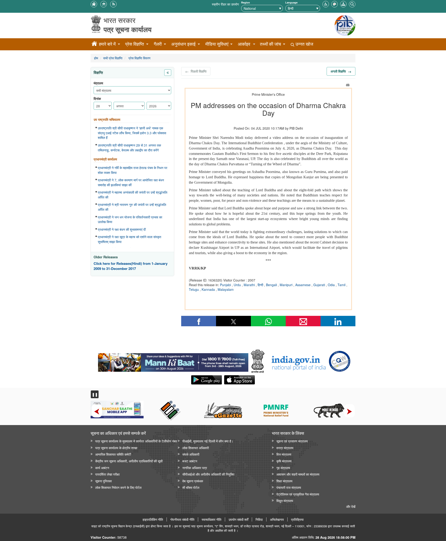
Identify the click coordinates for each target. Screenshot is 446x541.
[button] (326, 3)
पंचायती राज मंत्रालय (288, 487)
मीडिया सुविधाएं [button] (216, 44)
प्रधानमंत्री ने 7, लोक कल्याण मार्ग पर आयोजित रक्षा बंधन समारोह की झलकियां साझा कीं (131, 182)
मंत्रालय (98, 83)
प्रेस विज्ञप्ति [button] (134, 44)
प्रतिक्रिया (297, 519)
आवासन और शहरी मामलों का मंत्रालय (297, 474)
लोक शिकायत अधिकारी (195, 447)
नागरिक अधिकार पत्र (194, 467)
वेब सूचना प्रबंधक (192, 480)
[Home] (94, 44)
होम (96, 57)
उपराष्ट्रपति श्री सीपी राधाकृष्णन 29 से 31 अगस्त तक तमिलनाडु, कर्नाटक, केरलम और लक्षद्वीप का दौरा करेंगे (129, 147)
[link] (173, 361)
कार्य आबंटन (102, 467)
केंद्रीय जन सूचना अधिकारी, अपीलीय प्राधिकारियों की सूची (129, 460)
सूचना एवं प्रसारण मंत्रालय (292, 441)
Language (291, 2)
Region (245, 2)
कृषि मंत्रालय (284, 460)
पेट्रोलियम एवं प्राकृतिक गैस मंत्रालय (297, 494)
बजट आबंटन (189, 460)
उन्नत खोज (303, 44)
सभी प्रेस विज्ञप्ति (112, 57)
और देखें (350, 506)
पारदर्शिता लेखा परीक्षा (107, 474)
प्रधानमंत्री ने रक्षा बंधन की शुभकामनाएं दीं (122, 229)
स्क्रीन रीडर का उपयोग (225, 4)
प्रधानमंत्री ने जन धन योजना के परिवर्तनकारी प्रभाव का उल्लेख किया (130, 219)
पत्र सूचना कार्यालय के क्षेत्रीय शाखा (116, 447)
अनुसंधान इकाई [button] (183, 44)
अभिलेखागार (277, 519)
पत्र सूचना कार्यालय (127, 29)
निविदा (259, 519)
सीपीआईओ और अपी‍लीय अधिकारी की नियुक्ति (208, 474)
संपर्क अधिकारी (190, 454)
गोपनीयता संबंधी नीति (182, 519)
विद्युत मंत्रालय (284, 500)
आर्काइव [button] (244, 44)
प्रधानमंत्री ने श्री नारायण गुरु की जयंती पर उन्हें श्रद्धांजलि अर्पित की (132, 207)
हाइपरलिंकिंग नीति (153, 519)
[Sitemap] (343, 3)
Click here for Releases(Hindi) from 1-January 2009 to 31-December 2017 (130, 266)
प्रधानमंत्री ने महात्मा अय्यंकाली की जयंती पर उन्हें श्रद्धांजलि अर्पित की (132, 194)
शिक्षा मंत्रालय (284, 480)
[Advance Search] (352, 3)
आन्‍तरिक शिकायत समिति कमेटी (113, 454)
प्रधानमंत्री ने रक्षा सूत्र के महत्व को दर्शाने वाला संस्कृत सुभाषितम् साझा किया (129, 239)
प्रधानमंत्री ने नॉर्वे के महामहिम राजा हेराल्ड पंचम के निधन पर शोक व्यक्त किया (132, 170)
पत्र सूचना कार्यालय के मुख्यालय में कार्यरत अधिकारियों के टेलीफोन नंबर (136, 441)
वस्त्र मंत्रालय (284, 447)
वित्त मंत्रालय (283, 454)
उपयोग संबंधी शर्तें (238, 519)
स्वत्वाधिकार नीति (211, 519)
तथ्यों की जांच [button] (270, 44)
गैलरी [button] (158, 44)
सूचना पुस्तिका (103, 480)
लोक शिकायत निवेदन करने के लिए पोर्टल (118, 487)
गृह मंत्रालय (283, 467)
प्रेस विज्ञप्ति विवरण (139, 57)
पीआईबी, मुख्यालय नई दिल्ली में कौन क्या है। (207, 441)
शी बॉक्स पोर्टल (190, 487)
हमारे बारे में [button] (107, 44)
